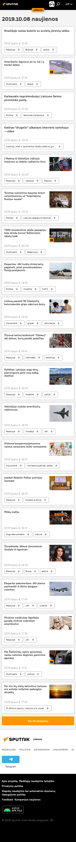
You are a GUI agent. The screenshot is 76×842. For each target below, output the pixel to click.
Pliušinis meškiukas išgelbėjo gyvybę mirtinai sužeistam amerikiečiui (21, 621)
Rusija (28, 571)
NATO (45, 289)
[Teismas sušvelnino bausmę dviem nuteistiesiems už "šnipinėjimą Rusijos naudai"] (60, 199)
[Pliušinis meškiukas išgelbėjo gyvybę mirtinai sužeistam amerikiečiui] (60, 623)
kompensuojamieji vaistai (40, 465)
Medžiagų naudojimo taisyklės (36, 781)
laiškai (46, 49)
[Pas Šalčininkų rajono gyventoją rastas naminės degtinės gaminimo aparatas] (60, 657)
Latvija (47, 394)
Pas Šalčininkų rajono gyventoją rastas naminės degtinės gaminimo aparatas (24, 655)
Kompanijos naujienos (28, 799)
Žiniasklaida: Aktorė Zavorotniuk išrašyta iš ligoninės (23, 548)
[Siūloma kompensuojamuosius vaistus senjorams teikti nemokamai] (60, 449)
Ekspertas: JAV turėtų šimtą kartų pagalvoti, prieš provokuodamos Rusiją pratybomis (23, 267)
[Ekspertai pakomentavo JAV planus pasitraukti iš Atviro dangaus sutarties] (60, 589)
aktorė (45, 571)
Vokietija (29, 431)
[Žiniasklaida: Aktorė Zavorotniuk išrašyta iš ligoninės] (60, 553)
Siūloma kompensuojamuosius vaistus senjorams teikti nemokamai (25, 445)
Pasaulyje (10, 49)
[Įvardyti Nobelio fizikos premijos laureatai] (60, 483)
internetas (30, 357)
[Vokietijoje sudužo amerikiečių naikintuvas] (60, 413)
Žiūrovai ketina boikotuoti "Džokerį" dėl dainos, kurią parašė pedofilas (25, 337)
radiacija (29, 180)
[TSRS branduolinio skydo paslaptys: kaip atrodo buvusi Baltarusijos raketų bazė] (60, 235)
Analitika (27, 289)
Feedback (7, 799)
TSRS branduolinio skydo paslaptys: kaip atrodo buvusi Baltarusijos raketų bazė (25, 233)
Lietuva (38, 534)
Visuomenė (11, 323)
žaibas (30, 84)
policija (30, 674)
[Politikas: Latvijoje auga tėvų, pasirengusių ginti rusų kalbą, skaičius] (60, 376)
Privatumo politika (12, 786)
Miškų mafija (11, 512)
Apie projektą (10, 781)
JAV (46, 431)
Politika (9, 115)
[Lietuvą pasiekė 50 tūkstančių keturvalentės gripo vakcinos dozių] (60, 306)
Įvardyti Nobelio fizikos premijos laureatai (23, 479)
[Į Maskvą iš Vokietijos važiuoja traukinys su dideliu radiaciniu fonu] (60, 164)
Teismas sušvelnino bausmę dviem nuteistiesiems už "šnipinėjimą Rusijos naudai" (24, 196)
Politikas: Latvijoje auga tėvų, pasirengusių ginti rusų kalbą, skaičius (21, 373)
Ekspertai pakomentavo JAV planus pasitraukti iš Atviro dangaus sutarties (24, 586)
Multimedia (11, 84)
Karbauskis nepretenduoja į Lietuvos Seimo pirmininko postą (32, 98)
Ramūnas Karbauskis (33, 115)
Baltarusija (32, 252)
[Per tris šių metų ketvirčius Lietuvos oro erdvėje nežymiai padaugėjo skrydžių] (60, 691)
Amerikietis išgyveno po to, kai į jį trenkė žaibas (24, 63)
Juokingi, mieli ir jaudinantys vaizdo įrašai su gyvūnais (32, 146)
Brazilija (29, 49)
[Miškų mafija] (60, 517)
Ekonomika (41, 749)
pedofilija (50, 357)
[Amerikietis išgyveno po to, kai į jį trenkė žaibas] (60, 67)
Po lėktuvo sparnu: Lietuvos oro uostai (25, 708)
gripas (30, 323)
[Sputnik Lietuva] (11, 5)
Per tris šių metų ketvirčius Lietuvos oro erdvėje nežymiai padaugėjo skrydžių (25, 689)
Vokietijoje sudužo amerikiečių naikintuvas (22, 408)
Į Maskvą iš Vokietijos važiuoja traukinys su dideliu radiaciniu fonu (25, 160)
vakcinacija (49, 323)
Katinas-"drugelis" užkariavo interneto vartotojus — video (36, 129)
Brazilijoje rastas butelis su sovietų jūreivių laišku (36, 31)
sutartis (43, 605)
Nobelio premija (33, 499)
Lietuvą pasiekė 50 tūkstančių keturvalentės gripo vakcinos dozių (24, 303)
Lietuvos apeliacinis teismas (37, 217)
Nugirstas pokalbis (15, 534)
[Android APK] (13, 810)
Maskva (47, 180)
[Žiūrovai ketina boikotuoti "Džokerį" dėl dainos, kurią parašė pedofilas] (60, 341)
